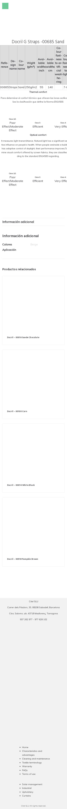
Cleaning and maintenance (36, 758)
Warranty (27, 766)
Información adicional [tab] (18, 222)
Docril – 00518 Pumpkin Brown (22, 559)
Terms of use (29, 774)
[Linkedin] (39, 682)
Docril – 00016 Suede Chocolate (23, 337)
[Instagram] (27, 682)
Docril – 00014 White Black (21, 485)
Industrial (26, 788)
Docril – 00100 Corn (17, 411)
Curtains (26, 795)
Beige (34, 244)
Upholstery (27, 792)
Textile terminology (32, 762)
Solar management (32, 784)
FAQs (25, 770)
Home (25, 747)
